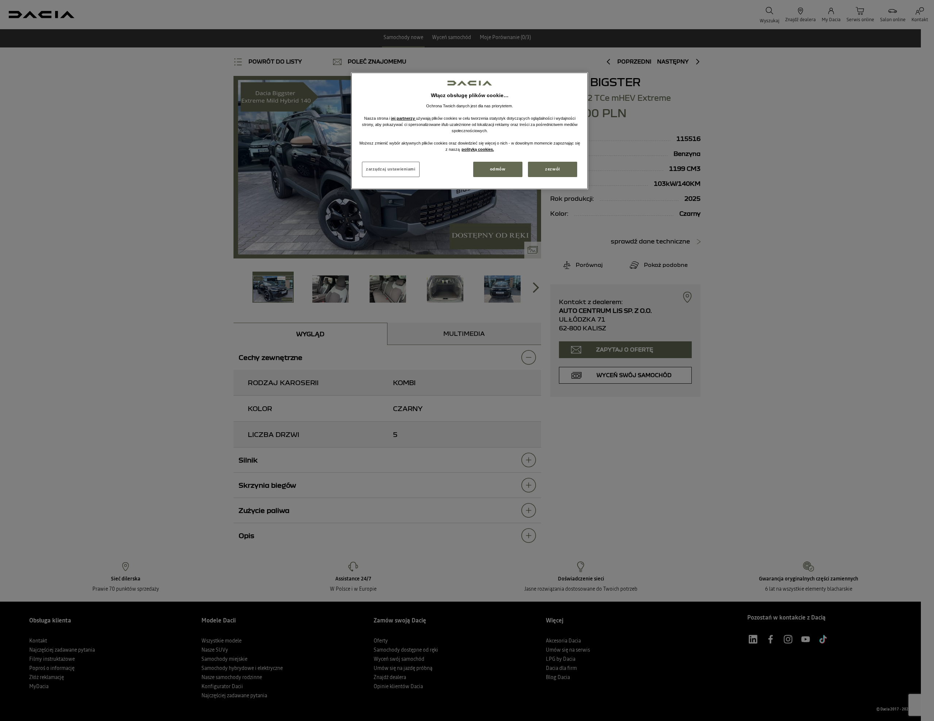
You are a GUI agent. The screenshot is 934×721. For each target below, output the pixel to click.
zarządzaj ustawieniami (391, 169)
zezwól (552, 169)
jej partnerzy (403, 118)
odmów (498, 169)
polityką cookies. (478, 149)
